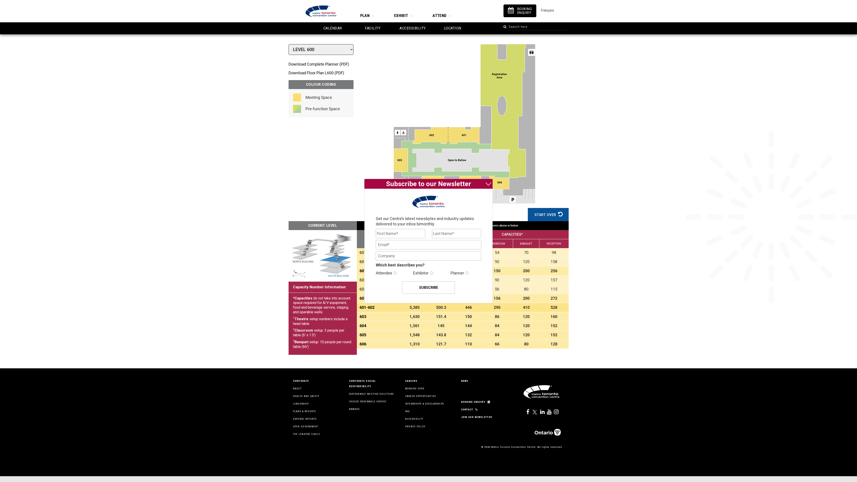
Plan (365, 15)
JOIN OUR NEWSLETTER (476, 417)
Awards (354, 409)
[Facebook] (526, 412)
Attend (439, 15)
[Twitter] (533, 412)
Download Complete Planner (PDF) (319, 64)
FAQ (407, 411)
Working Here (415, 388)
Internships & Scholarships (424, 403)
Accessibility (412, 28)
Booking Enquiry (473, 402)
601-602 (367, 307)
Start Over (546, 215)
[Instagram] (554, 412)
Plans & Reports (304, 411)
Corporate (301, 381)
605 (363, 334)
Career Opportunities (420, 396)
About (297, 388)
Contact (467, 409)
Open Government (306, 426)
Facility (372, 28)
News (464, 381)
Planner (457, 272)
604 (363, 325)
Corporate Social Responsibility (362, 384)
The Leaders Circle (306, 434)
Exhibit (401, 15)
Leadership (301, 403)
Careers (411, 381)
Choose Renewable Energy (368, 401)
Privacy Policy (415, 426)
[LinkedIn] (540, 412)
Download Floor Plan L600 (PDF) (316, 73)
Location (452, 28)
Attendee (384, 272)
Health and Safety (306, 396)
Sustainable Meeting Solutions (371, 394)
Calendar (332, 28)
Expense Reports (305, 419)
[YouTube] (547, 412)
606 (363, 344)
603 (363, 316)
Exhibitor (420, 272)
